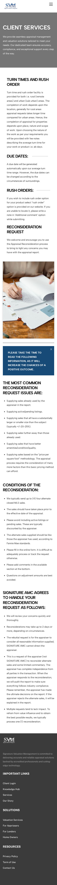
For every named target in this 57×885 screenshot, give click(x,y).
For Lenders (9, 831)
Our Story (8, 800)
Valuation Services (13, 820)
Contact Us (9, 867)
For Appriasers (11, 825)
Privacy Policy (10, 856)
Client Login (9, 783)
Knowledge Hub (11, 789)
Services (7, 794)
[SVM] (11, 8)
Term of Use (9, 862)
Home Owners (10, 837)
